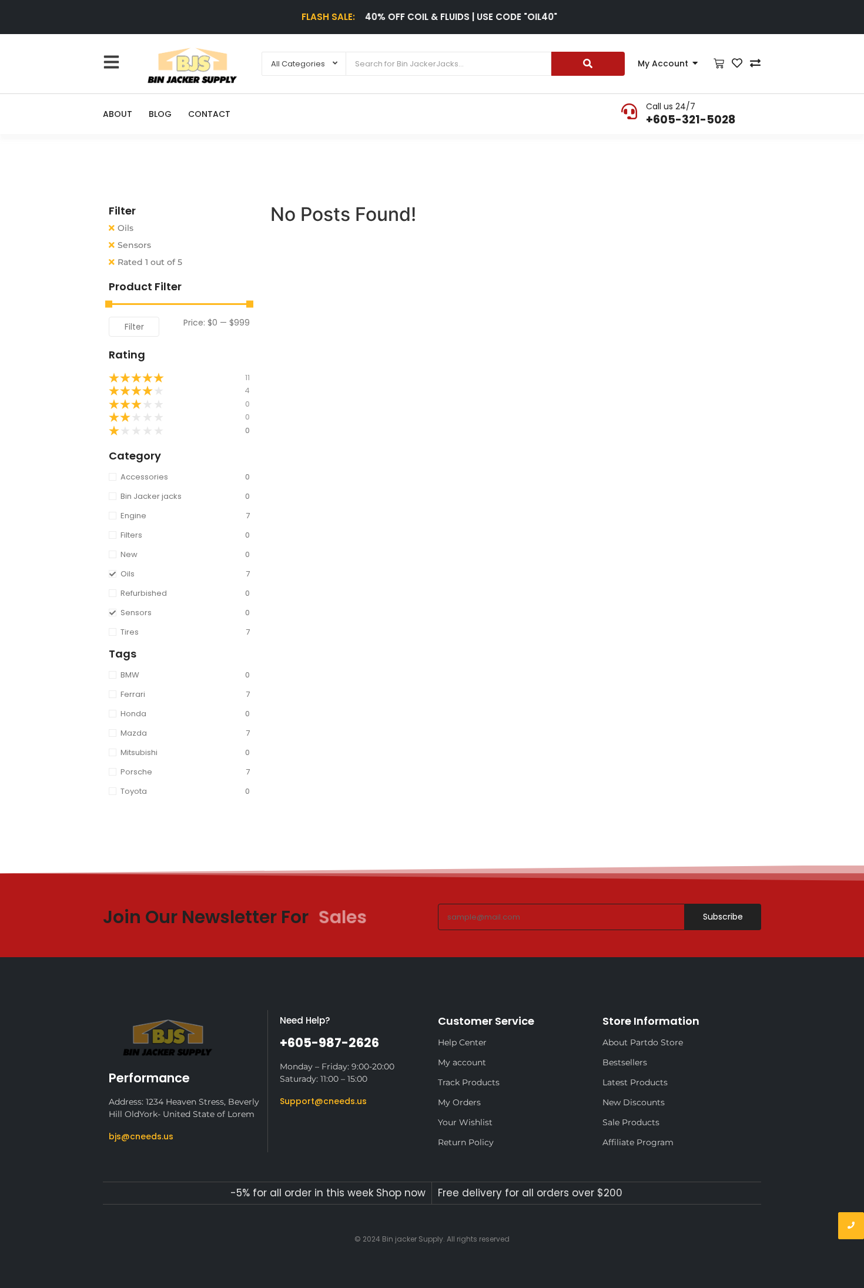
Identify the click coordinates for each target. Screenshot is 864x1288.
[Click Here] (111, 62)
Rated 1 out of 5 (150, 262)
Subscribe (723, 917)
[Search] (588, 64)
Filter (134, 327)
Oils (125, 228)
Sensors (134, 245)
